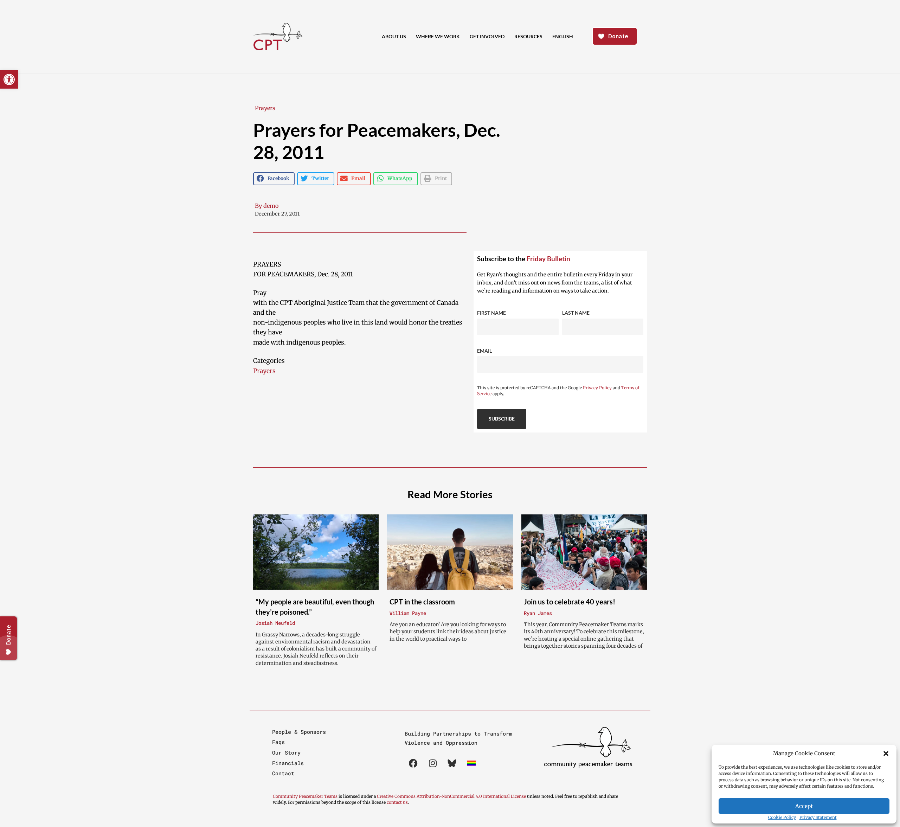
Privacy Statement (818, 817)
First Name (491, 313)
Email (484, 351)
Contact (283, 773)
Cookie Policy (782, 817)
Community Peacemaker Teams (306, 796)
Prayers (265, 107)
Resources (528, 36)
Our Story (286, 752)
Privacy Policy (597, 387)
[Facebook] (413, 763)
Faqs (278, 741)
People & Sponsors (299, 731)
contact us (397, 802)
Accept (804, 806)
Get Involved (487, 36)
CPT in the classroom (422, 601)
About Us (394, 36)
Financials (288, 763)
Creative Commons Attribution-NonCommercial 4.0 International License (451, 796)
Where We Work (438, 36)
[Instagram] (433, 763)
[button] (885, 753)
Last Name (576, 313)
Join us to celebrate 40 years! (569, 601)
